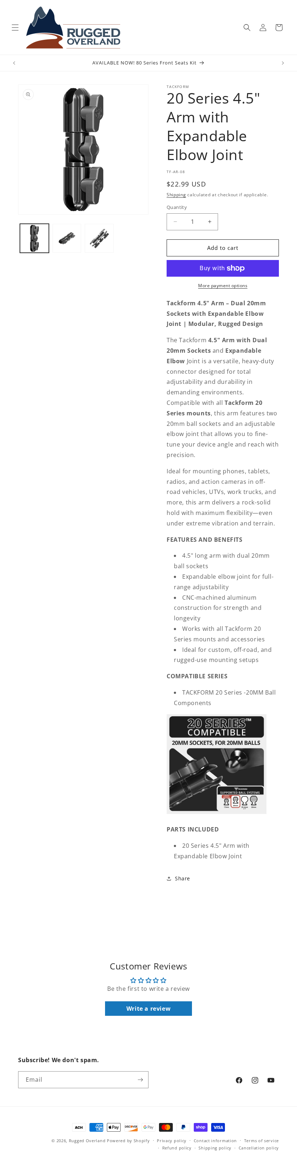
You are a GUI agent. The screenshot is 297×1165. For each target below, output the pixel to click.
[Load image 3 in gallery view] (99, 238)
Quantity (177, 207)
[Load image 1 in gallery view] (34, 238)
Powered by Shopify (128, 1140)
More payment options (222, 285)
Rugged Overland (87, 1140)
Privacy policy (172, 1140)
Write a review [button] (148, 1009)
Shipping (176, 195)
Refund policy (177, 1148)
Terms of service (261, 1140)
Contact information (215, 1140)
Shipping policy (214, 1148)
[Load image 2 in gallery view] (67, 238)
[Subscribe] (140, 1079)
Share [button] (182, 878)
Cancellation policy (259, 1148)
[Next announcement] (283, 63)
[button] (15, 27)
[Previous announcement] (14, 63)
